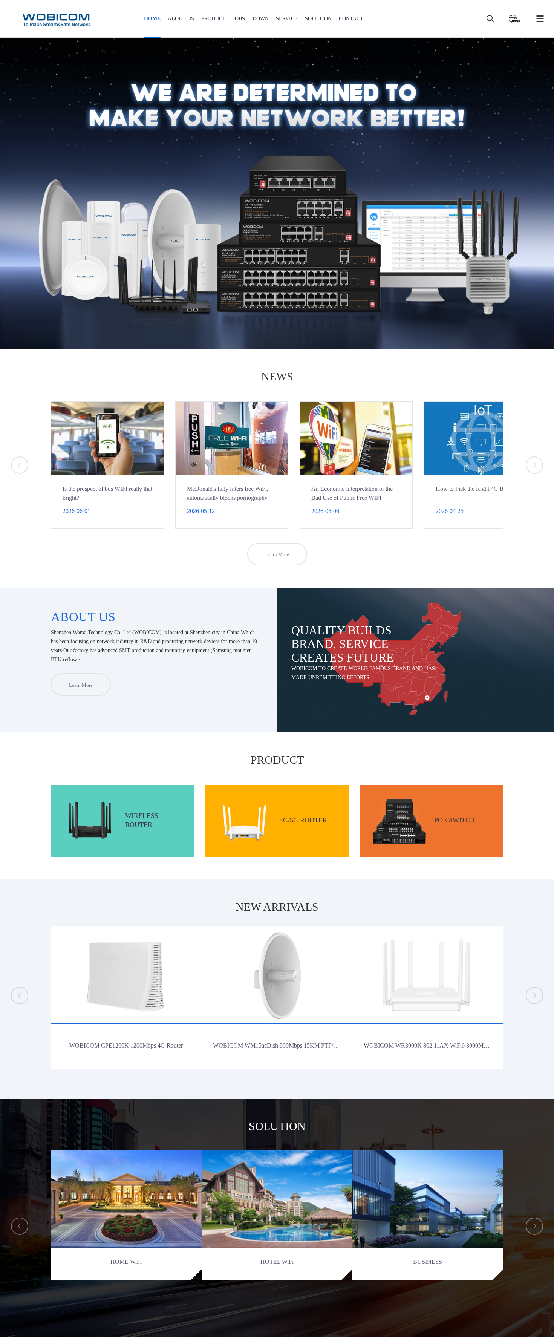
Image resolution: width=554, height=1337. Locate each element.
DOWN (261, 18)
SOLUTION (318, 18)
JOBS (239, 18)
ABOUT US (181, 18)
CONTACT (351, 18)
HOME (152, 18)
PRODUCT (213, 18)
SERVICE (287, 18)
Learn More (277, 554)
